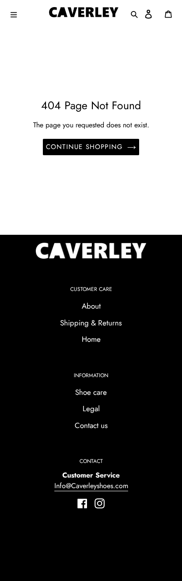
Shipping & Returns (91, 322)
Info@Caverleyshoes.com (91, 486)
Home (91, 339)
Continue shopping (84, 147)
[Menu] (26, 14)
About (91, 306)
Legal (91, 408)
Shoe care (91, 392)
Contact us (91, 425)
